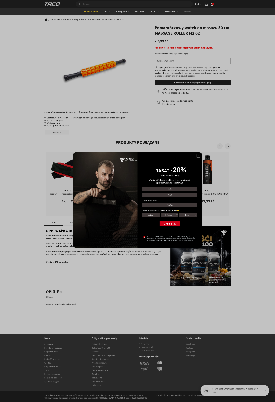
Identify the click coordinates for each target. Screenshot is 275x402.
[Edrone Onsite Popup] (137, 201)
